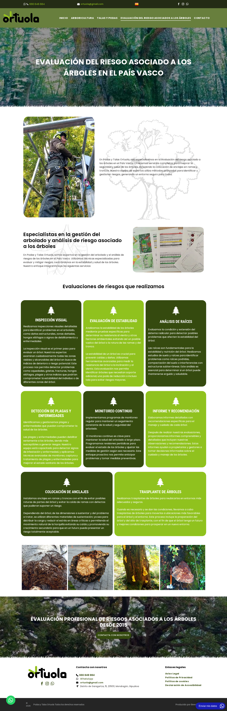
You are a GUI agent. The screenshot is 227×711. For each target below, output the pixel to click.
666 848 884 (37, 4)
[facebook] (179, 4)
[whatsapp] (187, 4)
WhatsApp (86, 679)
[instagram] (183, 4)
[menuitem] (63, 18)
